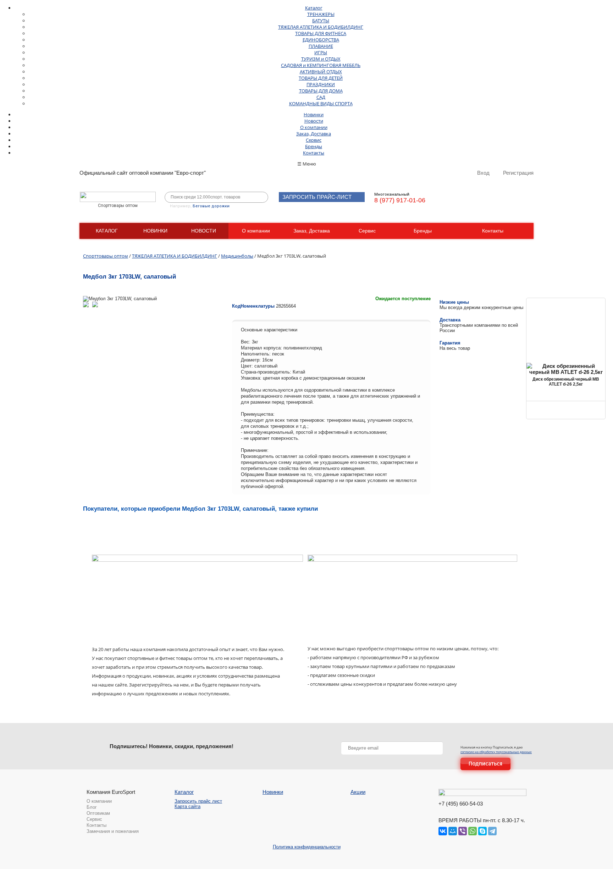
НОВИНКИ (155, 231)
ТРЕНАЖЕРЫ (321, 14)
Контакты (313, 153)
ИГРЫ (320, 52)
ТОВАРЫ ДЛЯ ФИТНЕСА (320, 33)
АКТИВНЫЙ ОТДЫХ (321, 71)
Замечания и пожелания (113, 831)
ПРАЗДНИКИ (320, 84)
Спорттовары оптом (105, 256)
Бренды (313, 146)
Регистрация (518, 173)
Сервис (313, 140)
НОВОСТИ (203, 231)
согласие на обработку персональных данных (496, 752)
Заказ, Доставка (313, 133)
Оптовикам (98, 813)
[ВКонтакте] (442, 831)
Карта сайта (187, 806)
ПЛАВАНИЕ (321, 46)
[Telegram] (492, 831)
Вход (483, 173)
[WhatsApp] (472, 831)
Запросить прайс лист (198, 801)
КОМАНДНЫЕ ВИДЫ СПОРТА (321, 103)
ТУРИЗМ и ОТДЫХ (321, 59)
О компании (313, 127)
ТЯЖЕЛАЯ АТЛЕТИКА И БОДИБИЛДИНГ (320, 27)
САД (320, 97)
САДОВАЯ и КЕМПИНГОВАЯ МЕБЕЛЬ (320, 65)
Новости (313, 121)
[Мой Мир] (452, 831)
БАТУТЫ (320, 20)
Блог (92, 807)
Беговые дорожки (211, 206)
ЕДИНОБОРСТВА (321, 40)
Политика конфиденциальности (307, 847)
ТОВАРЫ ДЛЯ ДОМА (321, 91)
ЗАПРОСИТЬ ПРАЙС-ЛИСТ (317, 197)
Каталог (313, 8)
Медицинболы (237, 256)
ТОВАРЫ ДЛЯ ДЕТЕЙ (321, 78)
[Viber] (462, 831)
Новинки (314, 114)
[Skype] (482, 831)
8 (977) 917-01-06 (399, 200)
